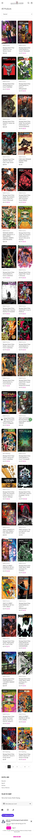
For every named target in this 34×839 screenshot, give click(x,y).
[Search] (28, 3)
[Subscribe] (30, 804)
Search (3, 783)
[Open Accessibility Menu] (30, 419)
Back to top (17, 836)
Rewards (4, 781)
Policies (3, 785)
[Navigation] (2, 3)
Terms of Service (5, 787)
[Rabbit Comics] (17, 3)
